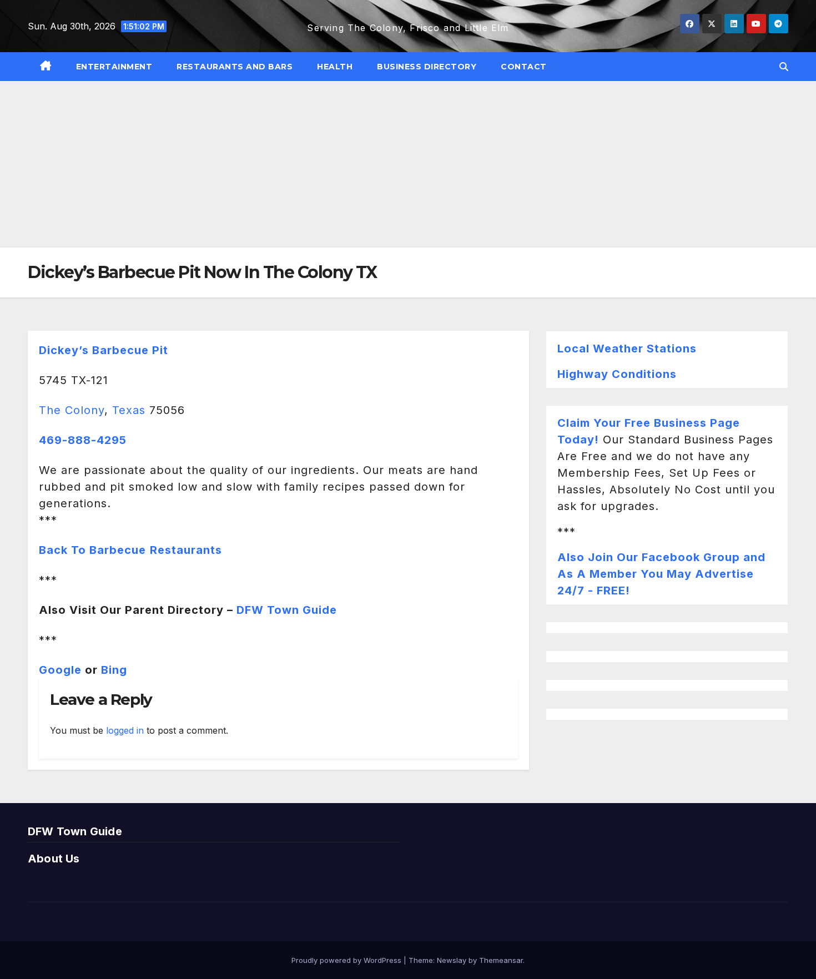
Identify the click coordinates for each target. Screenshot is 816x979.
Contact (524, 67)
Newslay (451, 960)
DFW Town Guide (286, 610)
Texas (128, 410)
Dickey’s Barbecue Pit (103, 350)
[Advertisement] (408, 164)
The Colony (71, 410)
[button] (783, 66)
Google (60, 670)
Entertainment (114, 67)
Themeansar (501, 960)
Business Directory (426, 67)
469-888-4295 (83, 440)
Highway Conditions (617, 374)
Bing (114, 670)
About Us (54, 858)
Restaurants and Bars (235, 67)
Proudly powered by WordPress (347, 960)
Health (334, 67)
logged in (125, 730)
